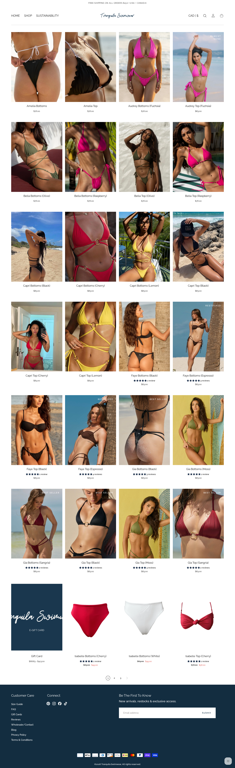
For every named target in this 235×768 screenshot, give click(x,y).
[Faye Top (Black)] (36, 430)
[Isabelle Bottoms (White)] (144, 617)
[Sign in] (213, 16)
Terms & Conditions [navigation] (21, 740)
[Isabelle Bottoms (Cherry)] (90, 617)
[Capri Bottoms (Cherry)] (90, 247)
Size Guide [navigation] (17, 704)
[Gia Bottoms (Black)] (144, 430)
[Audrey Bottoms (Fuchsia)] (144, 67)
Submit (206, 713)
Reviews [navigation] (15, 719)
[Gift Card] (36, 617)
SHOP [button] (28, 15)
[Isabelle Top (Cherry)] (198, 617)
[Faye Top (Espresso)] (90, 430)
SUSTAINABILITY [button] (47, 15)
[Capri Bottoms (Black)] (36, 247)
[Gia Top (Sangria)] (198, 524)
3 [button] (120, 678)
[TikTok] (65, 703)
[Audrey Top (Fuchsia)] (198, 67)
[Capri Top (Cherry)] (36, 337)
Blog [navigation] (13, 729)
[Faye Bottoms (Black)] (144, 337)
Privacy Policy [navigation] (18, 734)
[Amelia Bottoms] (36, 67)
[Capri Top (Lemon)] (90, 337)
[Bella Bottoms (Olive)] (36, 157)
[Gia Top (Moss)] (144, 524)
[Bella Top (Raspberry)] (198, 157)
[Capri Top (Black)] (198, 247)
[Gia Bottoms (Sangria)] (36, 524)
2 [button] (114, 678)
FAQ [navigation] (13, 709)
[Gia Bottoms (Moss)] (198, 430)
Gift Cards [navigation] (16, 714)
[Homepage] (117, 16)
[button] (193, 16)
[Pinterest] (48, 703)
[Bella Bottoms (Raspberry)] (90, 157)
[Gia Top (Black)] (90, 524)
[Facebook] (60, 703)
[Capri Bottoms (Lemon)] (144, 247)
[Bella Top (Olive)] (144, 157)
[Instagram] (54, 703)
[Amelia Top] (90, 67)
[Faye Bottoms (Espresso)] (198, 337)
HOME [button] (15, 15)
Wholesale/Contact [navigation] (22, 724)
